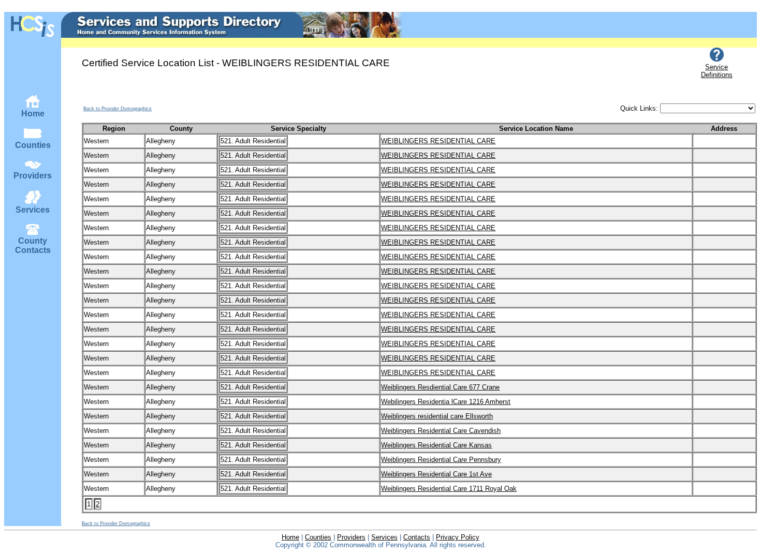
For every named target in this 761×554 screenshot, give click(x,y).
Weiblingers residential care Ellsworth (437, 416)
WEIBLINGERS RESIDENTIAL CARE (438, 141)
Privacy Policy (457, 537)
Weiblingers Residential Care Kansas (436, 445)
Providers (32, 175)
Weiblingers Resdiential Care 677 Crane (440, 387)
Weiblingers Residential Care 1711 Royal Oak (449, 488)
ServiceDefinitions (717, 71)
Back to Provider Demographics (117, 108)
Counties (33, 145)
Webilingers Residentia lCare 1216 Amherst (445, 402)
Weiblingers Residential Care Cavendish (441, 431)
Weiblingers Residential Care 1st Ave (436, 474)
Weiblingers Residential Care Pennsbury (441, 459)
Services (33, 209)
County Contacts (33, 245)
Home (33, 113)
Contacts (416, 537)
